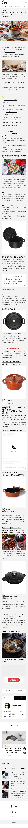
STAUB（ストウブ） (10, 52)
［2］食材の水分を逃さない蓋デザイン (15, 109)
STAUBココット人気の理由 (10, 100)
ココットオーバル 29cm (12, 120)
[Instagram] (12, 812)
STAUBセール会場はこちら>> (13, 125)
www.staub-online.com (9, 289)
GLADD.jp (14, 816)
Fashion (19, 778)
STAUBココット (14, 131)
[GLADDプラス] (4, 2)
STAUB (3, 399)
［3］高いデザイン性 (11, 112)
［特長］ (8, 102)
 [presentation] (25, 728)
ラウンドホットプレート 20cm (13, 122)
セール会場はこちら (12, 631)
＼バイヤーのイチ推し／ (10, 114)
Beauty (19, 788)
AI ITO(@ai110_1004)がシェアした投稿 (14, 467)
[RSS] (15, 812)
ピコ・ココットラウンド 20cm (13, 117)
